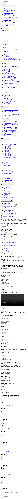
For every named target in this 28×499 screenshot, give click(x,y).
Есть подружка (9, 87)
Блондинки (8, 178)
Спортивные (8, 165)
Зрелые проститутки (10, 130)
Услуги (5, 44)
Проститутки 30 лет (10, 127)
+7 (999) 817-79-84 (5, 474)
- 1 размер (7, 146)
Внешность (6, 139)
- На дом (7, 21)
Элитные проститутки (11, 114)
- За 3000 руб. (8, 112)
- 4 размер (7, 151)
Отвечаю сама (10, 260)
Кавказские (8, 193)
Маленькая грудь (10, 144)
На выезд (8, 20)
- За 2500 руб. (8, 111)
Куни (6, 52)
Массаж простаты (9, 80)
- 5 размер (7, 153)
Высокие (7, 173)
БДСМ (6, 92)
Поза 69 (7, 70)
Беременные (8, 203)
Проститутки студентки (11, 126)
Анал (6, 51)
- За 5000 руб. (9, 115)
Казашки (7, 196)
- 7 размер (7, 154)
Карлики (7, 170)
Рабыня (7, 95)
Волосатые (7, 207)
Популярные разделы (8, 6)
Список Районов (5, 30)
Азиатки (7, 190)
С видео (7, 11)
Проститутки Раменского (10, 237)
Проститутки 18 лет (10, 121)
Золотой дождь (9, 101)
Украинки (7, 189)
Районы (5, 29)
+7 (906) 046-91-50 (5, 405)
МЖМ (6, 55)
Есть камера (4, 343)
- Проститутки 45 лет (10, 133)
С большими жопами (10, 205)
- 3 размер (8, 150)
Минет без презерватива (12, 59)
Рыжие (7, 181)
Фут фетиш (8, 99)
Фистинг (7, 84)
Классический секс (10, 49)
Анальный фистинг (10, 86)
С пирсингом (8, 210)
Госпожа (7, 94)
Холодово (8, 35)
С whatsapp (8, 14)
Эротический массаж (11, 61)
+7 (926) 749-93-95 (5, 451)
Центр (7, 41)
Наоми (2, 445)
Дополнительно (7, 200)
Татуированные (9, 209)
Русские (7, 187)
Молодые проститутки (11, 123)
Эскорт (7, 72)
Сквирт (7, 103)
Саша (2, 422)
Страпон (7, 96)
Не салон (8, 212)
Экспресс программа (10, 17)
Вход (2, 497)
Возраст (5, 119)
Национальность (7, 184)
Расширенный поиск (8, 216)
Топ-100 (6, 25)
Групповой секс (9, 54)
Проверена (4, 260)
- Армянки (7, 194)
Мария (2, 468)
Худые (7, 162)
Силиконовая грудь (10, 157)
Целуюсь (7, 69)
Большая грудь (9, 148)
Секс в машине (9, 76)
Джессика (3, 399)
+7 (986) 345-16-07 (5, 428)
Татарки (7, 191)
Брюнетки (8, 180)
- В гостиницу (9, 24)
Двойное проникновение (11, 67)
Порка (6, 98)
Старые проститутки (10, 135)
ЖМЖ (6, 56)
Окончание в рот (10, 77)
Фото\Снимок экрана (6, 229)
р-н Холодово (7, 251)
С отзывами (8, 13)
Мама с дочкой (9, 83)
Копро (6, 102)
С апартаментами (10, 15)
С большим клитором (10, 206)
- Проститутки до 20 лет (11, 124)
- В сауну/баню (9, 22)
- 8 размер (7, 155)
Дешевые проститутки (11, 110)
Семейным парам (9, 73)
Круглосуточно (9, 18)
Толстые (7, 163)
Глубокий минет (9, 58)
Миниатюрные (9, 172)
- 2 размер (7, 147)
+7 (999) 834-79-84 (5, 275)
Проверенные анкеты (11, 10)
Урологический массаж (11, 81)
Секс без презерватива (11, 66)
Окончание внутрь (10, 79)
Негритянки (8, 197)
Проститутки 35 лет (10, 128)
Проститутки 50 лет (10, 134)
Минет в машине (9, 74)
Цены (4, 107)
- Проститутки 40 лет (10, 131)
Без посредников (10, 213)
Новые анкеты (9, 8)
